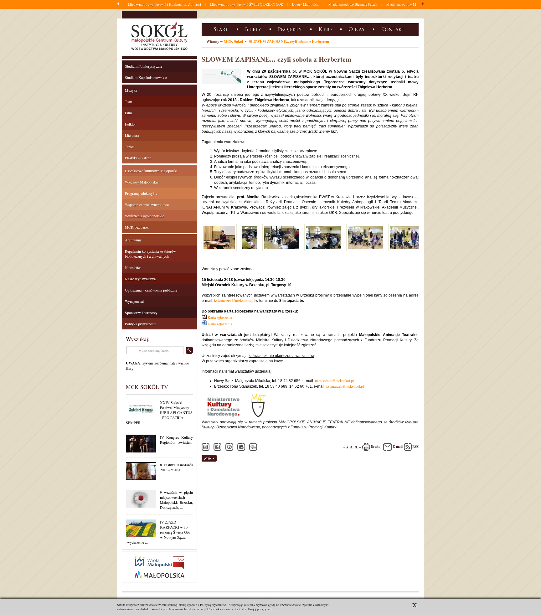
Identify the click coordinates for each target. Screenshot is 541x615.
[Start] (222, 29)
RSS (415, 446)
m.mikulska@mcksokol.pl (334, 380)
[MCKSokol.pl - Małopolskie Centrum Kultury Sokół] (159, 51)
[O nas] (357, 29)
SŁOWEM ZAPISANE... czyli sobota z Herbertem (289, 41)
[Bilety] (254, 29)
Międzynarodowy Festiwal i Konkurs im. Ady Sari (164, 4)
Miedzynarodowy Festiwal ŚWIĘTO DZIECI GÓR (246, 4)
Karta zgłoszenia (220, 317)
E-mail (398, 446)
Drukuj (376, 446)
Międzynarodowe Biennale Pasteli (352, 4)
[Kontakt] (394, 29)
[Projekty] (291, 29)
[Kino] (326, 29)
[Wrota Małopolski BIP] (159, 580)
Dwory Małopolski (305, 4)
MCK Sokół (233, 41)
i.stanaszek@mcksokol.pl (234, 300)
